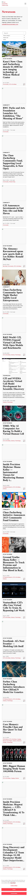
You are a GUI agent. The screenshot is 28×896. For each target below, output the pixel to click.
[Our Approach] (5, 3)
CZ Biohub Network (7, 487)
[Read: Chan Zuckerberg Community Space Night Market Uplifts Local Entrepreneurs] (14, 292)
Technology (18, 354)
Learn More (13, 882)
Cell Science (6, 739)
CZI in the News (12, 84)
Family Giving (12, 181)
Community (5, 84)
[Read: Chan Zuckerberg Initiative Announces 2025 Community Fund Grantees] (14, 513)
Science (12, 354)
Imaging (19, 739)
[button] (14, 36)
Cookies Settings (14, 885)
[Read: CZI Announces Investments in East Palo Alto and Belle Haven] (14, 206)
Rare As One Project (7, 740)
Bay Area (5, 266)
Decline (14, 889)
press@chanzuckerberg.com (10, 24)
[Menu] (25, 4)
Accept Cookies (14, 893)
